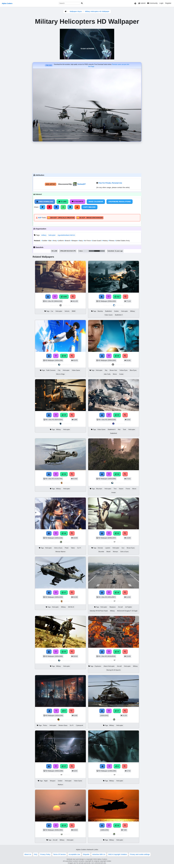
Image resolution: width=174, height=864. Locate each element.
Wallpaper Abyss (76, 11)
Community (153, 3)
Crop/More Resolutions (119, 201)
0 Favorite (78, 201)
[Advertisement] (87, 157)
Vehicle (67, 311)
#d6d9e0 (86, 251)
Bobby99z (66, 305)
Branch (67, 241)
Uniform (60, 241)
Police (45, 725)
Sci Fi (79, 548)
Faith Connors (50, 370)
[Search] (81, 3)
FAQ (35, 854)
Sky (106, 370)
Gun (123, 548)
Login (161, 3)
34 (65, 474)
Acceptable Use (74, 854)
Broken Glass (63, 725)
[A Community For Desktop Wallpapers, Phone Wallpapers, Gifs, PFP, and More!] (65, 11)
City (59, 370)
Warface (60, 784)
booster (66, 483)
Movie (115, 374)
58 (65, 356)
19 (65, 415)
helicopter (52, 235)
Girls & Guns (58, 548)
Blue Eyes (133, 370)
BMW (73, 311)
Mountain (99, 488)
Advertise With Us (98, 854)
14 (118, 652)
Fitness (111, 241)
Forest (128, 488)
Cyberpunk (79, 725)
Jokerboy (120, 305)
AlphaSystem (66, 364)
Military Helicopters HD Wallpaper (97, 11)
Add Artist (50, 184)
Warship (100, 311)
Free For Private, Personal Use (110, 183)
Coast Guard (96, 241)
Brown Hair (113, 370)
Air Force (87, 241)
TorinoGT (81, 184)
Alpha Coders (7, 3)
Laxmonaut (67, 424)
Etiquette (86, 854)
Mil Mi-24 (71, 607)
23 (118, 533)
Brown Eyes (131, 548)
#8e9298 (102, 251)
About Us (27, 854)
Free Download (45, 201)
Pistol (66, 548)
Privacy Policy (45, 854)
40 (118, 356)
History (105, 241)
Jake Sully (107, 374)
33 (65, 652)
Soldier (44, 241)
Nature (121, 488)
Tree (115, 488)
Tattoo (73, 548)
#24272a (97, 251)
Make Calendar (96, 201)
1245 (65, 297)
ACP (40, 218)
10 (118, 415)
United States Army (122, 241)
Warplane (112, 607)
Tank (124, 429)
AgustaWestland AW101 (66, 235)
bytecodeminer (66, 719)
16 (65, 825)
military (43, 235)
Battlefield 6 (111, 429)
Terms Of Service (59, 854)
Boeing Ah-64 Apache (114, 670)
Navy (80, 241)
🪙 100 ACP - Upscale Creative (61, 218)
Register (168, 3)
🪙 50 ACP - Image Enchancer (90, 218)
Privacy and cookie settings (140, 854)
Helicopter (59, 311)
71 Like (63, 201)
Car (52, 311)
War (50, 241)
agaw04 (66, 834)
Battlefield (108, 311)
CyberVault (119, 424)
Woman (115, 551)
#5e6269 (91, 251)
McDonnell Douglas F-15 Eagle (127, 611)
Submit (142, 3)
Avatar (121, 374)
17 (65, 592)
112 (117, 297)
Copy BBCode (89, 207)
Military (132, 311)
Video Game (108, 315)
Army (54, 241)
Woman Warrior (60, 551)
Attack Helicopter (109, 666)
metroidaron (120, 364)
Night (45, 781)
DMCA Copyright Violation (117, 854)
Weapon (74, 241)
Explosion (98, 666)
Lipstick (107, 548)
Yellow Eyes (123, 370)
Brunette (101, 551)
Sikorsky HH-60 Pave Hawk (99, 611)
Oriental (100, 548)
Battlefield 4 (119, 315)
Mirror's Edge (60, 374)
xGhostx (119, 542)
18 (65, 533)
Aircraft (120, 607)
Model (108, 551)
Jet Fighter (128, 607)
